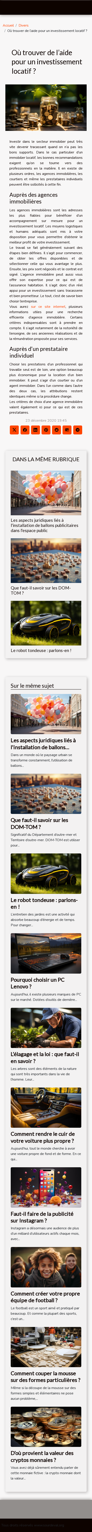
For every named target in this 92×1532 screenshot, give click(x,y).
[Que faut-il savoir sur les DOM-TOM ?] (46, 560)
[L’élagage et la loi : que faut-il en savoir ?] (46, 1027)
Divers (24, 25)
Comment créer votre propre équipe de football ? (45, 1296)
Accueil (8, 25)
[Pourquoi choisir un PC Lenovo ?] (46, 953)
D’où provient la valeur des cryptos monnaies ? (42, 1456)
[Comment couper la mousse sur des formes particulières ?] (46, 1346)
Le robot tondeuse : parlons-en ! (41, 650)
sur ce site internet (48, 306)
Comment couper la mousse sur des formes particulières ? (45, 1376)
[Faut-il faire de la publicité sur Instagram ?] (46, 1187)
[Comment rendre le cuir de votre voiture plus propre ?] (46, 1107)
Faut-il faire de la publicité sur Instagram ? (42, 1217)
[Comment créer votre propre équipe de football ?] (46, 1266)
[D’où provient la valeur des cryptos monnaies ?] (46, 1426)
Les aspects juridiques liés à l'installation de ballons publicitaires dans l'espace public (44, 525)
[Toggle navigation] (8, 7)
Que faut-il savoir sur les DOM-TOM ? (39, 823)
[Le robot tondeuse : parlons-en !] (46, 623)
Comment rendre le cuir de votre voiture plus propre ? (43, 1137)
